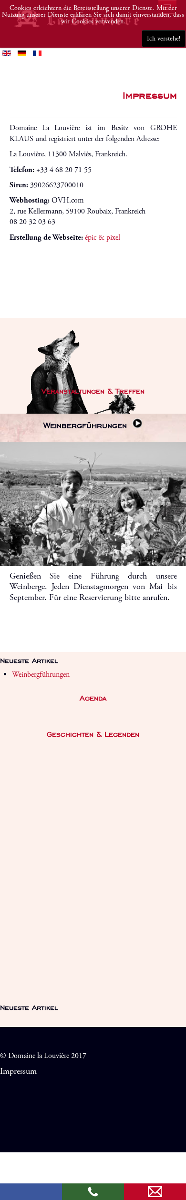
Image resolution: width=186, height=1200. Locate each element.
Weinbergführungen (86, 425)
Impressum (18, 1071)
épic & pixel (102, 238)
